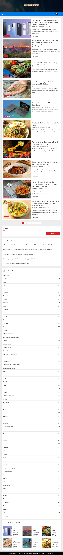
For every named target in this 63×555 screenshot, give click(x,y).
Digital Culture (7, 347)
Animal (5, 278)
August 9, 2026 (43, 207)
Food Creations (7, 382)
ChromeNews (42, 553)
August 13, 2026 (45, 146)
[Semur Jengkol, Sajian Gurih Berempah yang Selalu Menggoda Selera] (17, 169)
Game (4, 385)
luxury (4, 433)
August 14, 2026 (43, 127)
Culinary (6, 136)
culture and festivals (8, 333)
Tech (4, 499)
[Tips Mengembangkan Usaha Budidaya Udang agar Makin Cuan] (17, 89)
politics (5, 464)
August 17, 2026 (45, 86)
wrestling (5, 516)
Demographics (7, 344)
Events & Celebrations (9, 368)
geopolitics (6, 388)
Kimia (4, 409)
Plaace (5, 454)
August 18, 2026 (43, 67)
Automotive (6, 295)
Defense (5, 340)
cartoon (5, 313)
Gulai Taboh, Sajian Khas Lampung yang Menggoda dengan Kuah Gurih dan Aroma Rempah (45, 203)
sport (4, 488)
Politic (5, 461)
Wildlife (5, 509)
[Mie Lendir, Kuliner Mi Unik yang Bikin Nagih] (17, 129)
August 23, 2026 (43, 47)
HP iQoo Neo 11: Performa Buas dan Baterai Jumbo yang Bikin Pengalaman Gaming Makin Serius (45, 22)
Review (5, 474)
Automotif (6, 292)
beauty (5, 299)
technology (7, 35)
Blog (4, 306)
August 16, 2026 (47, 107)
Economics (6, 351)
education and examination (10, 354)
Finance (5, 375)
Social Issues (6, 485)
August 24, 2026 (43, 26)
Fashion (5, 371)
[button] (2, 14)
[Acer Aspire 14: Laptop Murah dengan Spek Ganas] (17, 109)
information (6, 402)
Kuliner (6, 176)
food (4, 378)
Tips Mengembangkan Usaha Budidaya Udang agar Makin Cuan (20, 259)
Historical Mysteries (8, 395)
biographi (5, 302)
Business (7, 76)
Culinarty (5, 323)
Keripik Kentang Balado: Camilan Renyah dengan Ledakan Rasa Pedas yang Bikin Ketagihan (44, 184)
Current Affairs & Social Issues (11, 337)
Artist (4, 285)
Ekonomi (5, 357)
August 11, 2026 (43, 188)
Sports (5, 492)
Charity (5, 316)
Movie (5, 440)
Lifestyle (5, 423)
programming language (9, 468)
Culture (6, 156)
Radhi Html (36, 86)
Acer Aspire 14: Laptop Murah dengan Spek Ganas (16, 263)
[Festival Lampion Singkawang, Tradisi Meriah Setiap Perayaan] (17, 149)
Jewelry (5, 406)
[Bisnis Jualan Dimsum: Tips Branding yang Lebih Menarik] (17, 69)
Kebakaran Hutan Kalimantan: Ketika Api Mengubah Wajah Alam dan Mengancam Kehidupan (45, 43)
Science (5, 478)
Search (6, 228)
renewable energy (7, 471)
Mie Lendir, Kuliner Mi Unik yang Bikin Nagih (55, 543)
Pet (4, 450)
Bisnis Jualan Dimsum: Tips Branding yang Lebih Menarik (18, 254)
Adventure (6, 275)
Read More (35, 36)
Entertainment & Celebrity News (11, 364)
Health (5, 392)
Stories (5, 495)
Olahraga (5, 447)
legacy (5, 419)
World (4, 512)
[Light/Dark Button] (56, 14)
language (5, 416)
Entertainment (7, 361)
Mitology (5, 437)
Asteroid (5, 289)
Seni (4, 481)
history (5, 399)
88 (35, 223)
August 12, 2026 (43, 166)
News (6, 56)
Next (39, 223)
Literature (5, 430)
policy (4, 457)
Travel (4, 505)
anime (4, 282)
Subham (35, 26)
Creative (5, 320)
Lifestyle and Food (8, 426)
